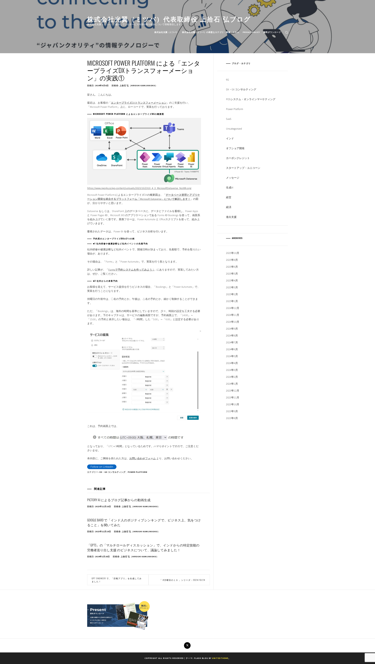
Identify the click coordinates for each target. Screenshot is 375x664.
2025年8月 (232, 260)
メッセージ (232, 177)
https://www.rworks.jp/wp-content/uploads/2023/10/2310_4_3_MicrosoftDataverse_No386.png (139, 188)
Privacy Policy (251, 32)
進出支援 (231, 217)
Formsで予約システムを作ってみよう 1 (131, 269)
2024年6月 (232, 349)
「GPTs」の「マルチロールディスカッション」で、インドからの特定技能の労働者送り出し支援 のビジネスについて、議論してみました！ (143, 547)
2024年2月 (232, 376)
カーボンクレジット (238, 158)
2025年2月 (232, 294)
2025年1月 (232, 301)
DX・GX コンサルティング (112, 472)
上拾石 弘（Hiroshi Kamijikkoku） (138, 85)
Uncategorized (234, 128)
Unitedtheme (220, 658)
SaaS (228, 119)
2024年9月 (232, 328)
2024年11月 (232, 315)
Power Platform (137, 472)
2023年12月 (232, 390)
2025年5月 (232, 273)
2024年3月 (232, 370)
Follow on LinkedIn (102, 466)
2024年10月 (232, 321)
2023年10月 (232, 404)
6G (227, 79)
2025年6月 (232, 266)
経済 (228, 207)
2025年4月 (232, 280)
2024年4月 (232, 363)
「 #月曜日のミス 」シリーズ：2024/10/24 (182, 579)
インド (230, 138)
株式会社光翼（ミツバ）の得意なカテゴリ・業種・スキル (210, 32)
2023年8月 (232, 418)
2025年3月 (232, 287)
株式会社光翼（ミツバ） (166, 32)
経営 (228, 197)
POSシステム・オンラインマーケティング (250, 99)
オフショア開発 (235, 148)
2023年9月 (232, 411)
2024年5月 (232, 356)
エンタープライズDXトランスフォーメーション (139, 102)
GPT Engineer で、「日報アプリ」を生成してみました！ (117, 580)
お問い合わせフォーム (142, 458)
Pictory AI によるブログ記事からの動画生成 (118, 499)
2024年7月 (232, 342)
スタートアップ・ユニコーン (243, 168)
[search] (286, 32)
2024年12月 (232, 308)
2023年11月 (232, 397)
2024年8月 (232, 335)
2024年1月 (232, 383)
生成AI (229, 187)
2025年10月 (232, 253)
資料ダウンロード (272, 32)
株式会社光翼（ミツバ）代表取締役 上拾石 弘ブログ (169, 18)
